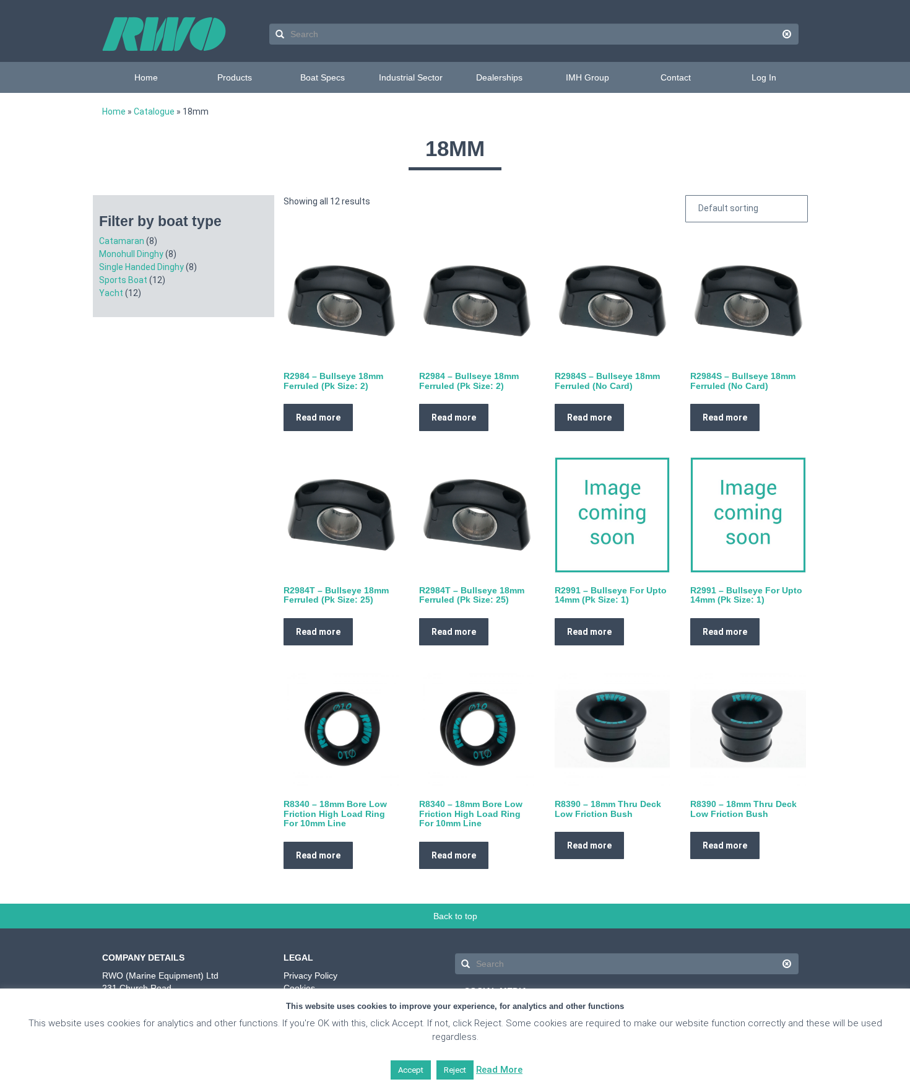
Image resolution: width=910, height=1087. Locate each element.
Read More (499, 1069)
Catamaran (121, 241)
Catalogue (154, 111)
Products (234, 77)
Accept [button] (410, 1070)
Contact (676, 77)
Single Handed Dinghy (141, 267)
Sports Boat (123, 280)
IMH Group (587, 77)
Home (146, 77)
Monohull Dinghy (131, 254)
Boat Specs (322, 77)
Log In (764, 77)
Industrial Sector (411, 77)
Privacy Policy (310, 975)
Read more (318, 417)
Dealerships (499, 77)
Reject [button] (455, 1070)
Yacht (111, 293)
